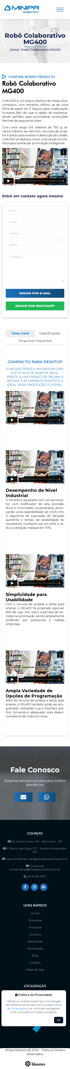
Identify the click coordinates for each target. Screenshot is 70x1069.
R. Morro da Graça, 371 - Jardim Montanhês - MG (36, 850)
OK (58, 1020)
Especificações (49, 333)
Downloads (35, 948)
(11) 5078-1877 (36, 876)
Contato (35, 962)
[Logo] (21, 9)
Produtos (35, 927)
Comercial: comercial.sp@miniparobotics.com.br (35, 867)
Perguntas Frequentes (35, 340)
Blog (35, 955)
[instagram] (34, 887)
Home (14, 49)
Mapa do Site (35, 969)
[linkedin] (43, 887)
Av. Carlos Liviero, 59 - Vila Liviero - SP (36, 841)
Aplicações (35, 941)
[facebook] (25, 887)
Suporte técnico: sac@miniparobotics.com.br (36, 859)
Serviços (35, 934)
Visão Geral (20, 333)
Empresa (35, 920)
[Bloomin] (35, 1067)
